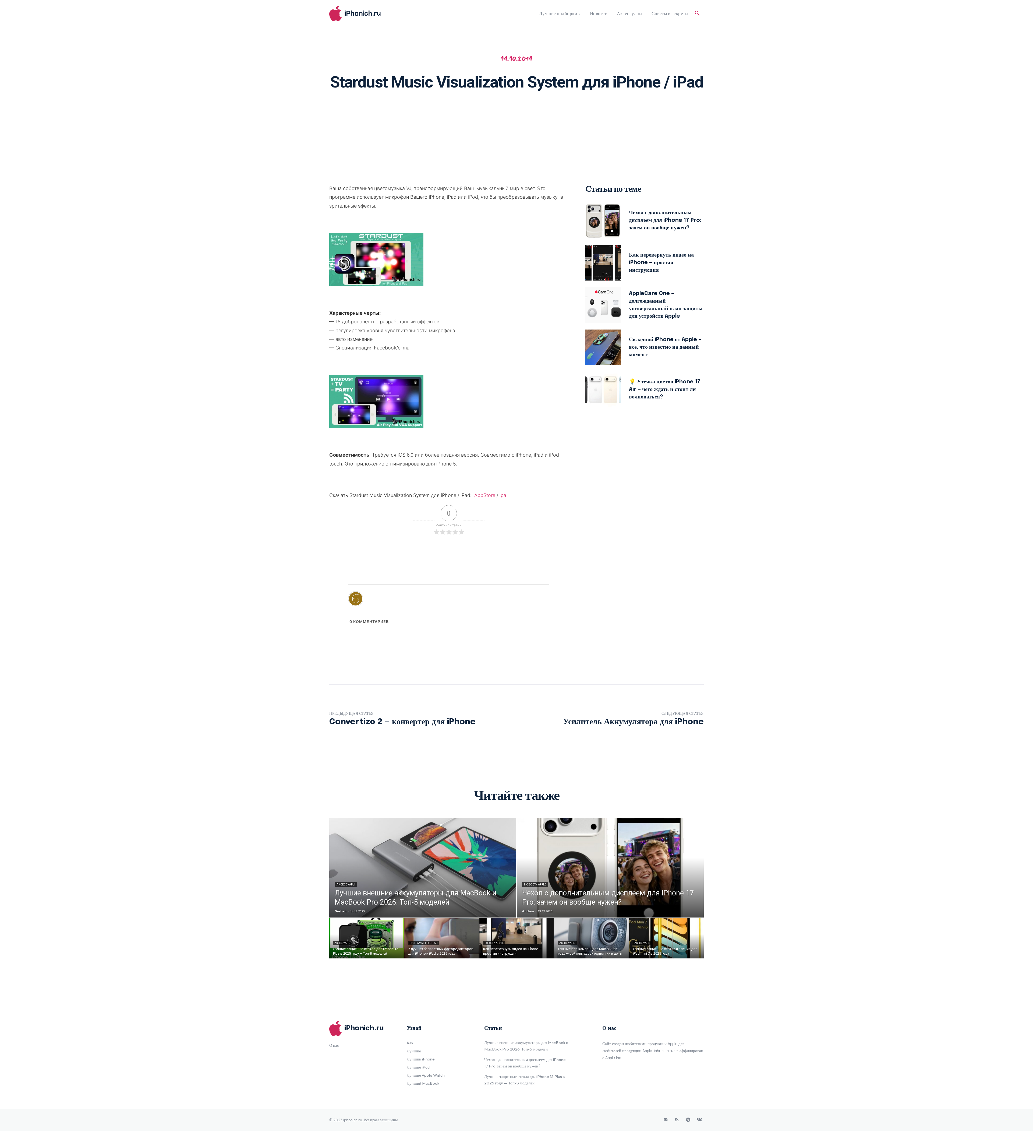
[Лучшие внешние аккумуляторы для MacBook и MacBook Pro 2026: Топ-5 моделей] (422, 868)
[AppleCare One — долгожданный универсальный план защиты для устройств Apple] (603, 305)
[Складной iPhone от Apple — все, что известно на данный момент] (603, 347)
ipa (503, 495)
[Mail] (665, 1120)
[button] (697, 13)
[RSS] (677, 1120)
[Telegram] (688, 1120)
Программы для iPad (423, 943)
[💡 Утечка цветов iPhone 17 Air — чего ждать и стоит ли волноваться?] (603, 389)
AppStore (484, 495)
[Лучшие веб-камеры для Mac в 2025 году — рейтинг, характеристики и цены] (591, 938)
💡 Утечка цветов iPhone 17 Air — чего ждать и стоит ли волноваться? (665, 389)
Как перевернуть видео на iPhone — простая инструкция (661, 262)
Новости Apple (535, 884)
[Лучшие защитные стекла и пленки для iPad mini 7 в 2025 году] (666, 938)
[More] (586, 112)
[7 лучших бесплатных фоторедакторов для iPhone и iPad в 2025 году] (441, 938)
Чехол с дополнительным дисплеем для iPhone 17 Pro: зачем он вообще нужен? (665, 220)
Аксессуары (346, 884)
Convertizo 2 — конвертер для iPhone (402, 722)
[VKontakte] (699, 1120)
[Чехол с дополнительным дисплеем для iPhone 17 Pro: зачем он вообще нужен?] (603, 220)
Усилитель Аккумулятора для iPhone (633, 722)
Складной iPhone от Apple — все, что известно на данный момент (665, 347)
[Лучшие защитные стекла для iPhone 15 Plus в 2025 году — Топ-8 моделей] (366, 938)
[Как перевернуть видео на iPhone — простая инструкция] (603, 263)
